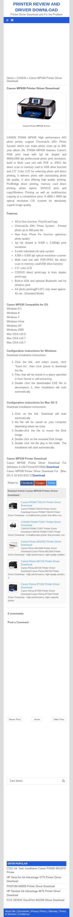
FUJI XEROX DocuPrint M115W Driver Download (35, 900)
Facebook (27, 482)
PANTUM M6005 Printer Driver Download (31, 886)
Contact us (24, 914)
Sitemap (52, 911)
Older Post (59, 719)
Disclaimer (23, 911)
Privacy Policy (38, 911)
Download (52, 466)
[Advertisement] (37, 48)
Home (10, 78)
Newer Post (14, 719)
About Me (10, 911)
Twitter (51, 482)
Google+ (40, 482)
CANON (21, 78)
